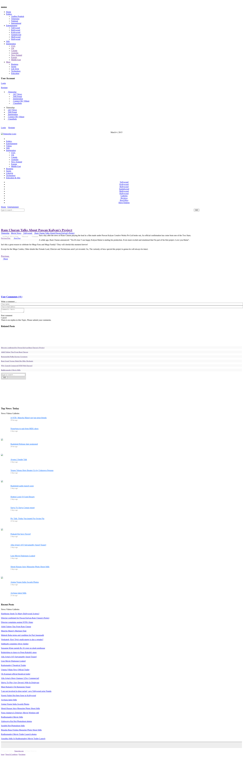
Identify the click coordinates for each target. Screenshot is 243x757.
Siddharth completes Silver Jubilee (14, 644)
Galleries (124, 196)
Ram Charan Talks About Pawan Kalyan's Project (36, 230)
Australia (14, 53)
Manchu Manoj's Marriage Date (13, 631)
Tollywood (15, 28)
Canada (14, 51)
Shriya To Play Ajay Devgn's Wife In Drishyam (20, 683)
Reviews (124, 198)
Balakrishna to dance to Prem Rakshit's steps (19, 652)
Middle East (16, 60)
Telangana (15, 19)
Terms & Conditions (11, 754)
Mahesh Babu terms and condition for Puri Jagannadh (22, 635)
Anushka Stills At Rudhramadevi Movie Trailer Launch (23, 738)
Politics (9, 14)
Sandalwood (16, 35)
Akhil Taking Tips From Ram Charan (14, 352)
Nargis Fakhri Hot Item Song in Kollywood (18, 695)
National (14, 21)
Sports (13, 66)
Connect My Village (21, 101)
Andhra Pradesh (17, 16)
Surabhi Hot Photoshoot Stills (13, 726)
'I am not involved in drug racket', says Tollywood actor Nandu (26, 691)
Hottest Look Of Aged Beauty (23, 497)
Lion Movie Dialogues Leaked (23, 556)
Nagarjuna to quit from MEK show (25, 429)
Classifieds (17, 103)
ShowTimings (124, 203)
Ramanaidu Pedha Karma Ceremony (14, 356)
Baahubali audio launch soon (22, 486)
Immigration (11, 44)
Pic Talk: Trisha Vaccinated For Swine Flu (27, 518)
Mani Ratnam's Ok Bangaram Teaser (16, 687)
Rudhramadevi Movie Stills (11, 370)
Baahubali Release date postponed (24, 444)
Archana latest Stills (18, 593)
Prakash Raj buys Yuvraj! (21, 534)
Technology (16, 71)
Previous (5, 256)
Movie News (16, 233)
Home (8, 12)
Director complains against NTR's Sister (17, 622)
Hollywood (15, 39)
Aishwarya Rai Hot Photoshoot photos (16, 721)
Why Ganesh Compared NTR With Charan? (17, 365)
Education (15, 73)
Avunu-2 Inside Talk (19, 459)
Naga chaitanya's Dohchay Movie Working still (20, 713)
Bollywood (15, 30)
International (16, 23)
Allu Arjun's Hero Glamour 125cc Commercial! (20, 678)
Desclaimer (22, 754)
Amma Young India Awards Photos (25, 582)
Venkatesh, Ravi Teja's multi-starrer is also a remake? (22, 639)
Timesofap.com (19, 751)
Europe (14, 57)
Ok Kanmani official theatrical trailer (15, 674)
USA (13, 46)
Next (5, 259)
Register (4, 88)
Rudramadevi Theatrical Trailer (13, 665)
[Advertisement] (47, 212)
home (2, 754)
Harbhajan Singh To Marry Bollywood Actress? (20, 614)
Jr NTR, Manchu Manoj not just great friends (29, 418)
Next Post (17, 238)
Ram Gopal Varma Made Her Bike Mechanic (17, 361)
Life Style (15, 69)
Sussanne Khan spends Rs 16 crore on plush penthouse (23, 648)
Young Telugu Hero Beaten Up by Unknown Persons (32, 470)
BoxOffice (124, 200)
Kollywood (15, 32)
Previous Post (6, 238)
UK (12, 48)
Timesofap (12, 92)
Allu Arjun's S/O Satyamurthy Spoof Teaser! (28, 545)
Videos (9, 146)
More (8, 62)
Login (3, 83)
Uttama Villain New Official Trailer (15, 670)
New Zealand (16, 55)
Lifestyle (9, 173)
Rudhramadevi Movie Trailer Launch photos (19, 734)
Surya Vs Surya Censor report (23, 508)
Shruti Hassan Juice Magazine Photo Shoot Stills (30, 567)
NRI (8, 41)
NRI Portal (17, 96)
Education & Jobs (13, 178)
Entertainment (11, 25)
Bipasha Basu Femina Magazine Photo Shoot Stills (21, 730)
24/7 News (17, 94)
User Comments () (11, 296)
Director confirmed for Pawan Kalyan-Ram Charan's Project (22, 347)
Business (14, 64)
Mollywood (16, 37)
